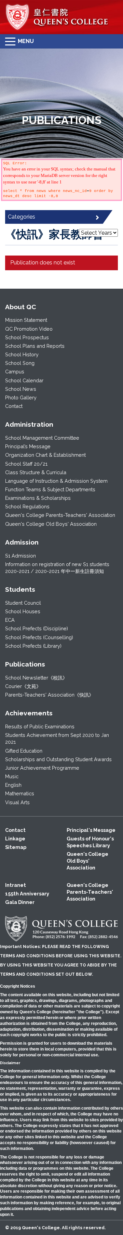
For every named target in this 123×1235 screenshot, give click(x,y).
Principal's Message (91, 830)
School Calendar (24, 380)
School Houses (22, 611)
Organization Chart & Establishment (45, 455)
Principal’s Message (28, 446)
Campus (14, 371)
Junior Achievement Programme (42, 768)
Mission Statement (26, 320)
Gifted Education (23, 751)
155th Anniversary (27, 893)
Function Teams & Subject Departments (50, 489)
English (13, 785)
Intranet (15, 885)
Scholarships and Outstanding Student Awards (58, 759)
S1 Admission (20, 556)
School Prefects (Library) (33, 646)
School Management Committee (42, 438)
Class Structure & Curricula (35, 472)
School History (22, 354)
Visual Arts (17, 802)
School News (20, 389)
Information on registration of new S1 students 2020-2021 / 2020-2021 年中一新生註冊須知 (57, 567)
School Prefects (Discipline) (36, 628)
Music (11, 776)
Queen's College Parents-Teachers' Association (60, 515)
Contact (14, 406)
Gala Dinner (20, 902)
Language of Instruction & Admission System (56, 481)
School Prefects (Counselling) (39, 637)
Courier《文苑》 (23, 686)
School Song (20, 363)
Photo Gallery (21, 397)
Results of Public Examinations (39, 726)
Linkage (15, 838)
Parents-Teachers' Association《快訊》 (49, 695)
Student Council (23, 603)
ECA (10, 620)
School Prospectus (27, 337)
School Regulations (27, 506)
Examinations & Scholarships (38, 498)
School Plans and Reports (35, 346)
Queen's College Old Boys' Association (51, 524)
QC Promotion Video (29, 329)
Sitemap (15, 847)
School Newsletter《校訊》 (36, 678)
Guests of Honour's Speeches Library (90, 842)
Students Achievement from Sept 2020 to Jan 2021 (57, 738)
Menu (26, 41)
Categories (21, 217)
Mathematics (19, 793)
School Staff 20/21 (26, 464)
